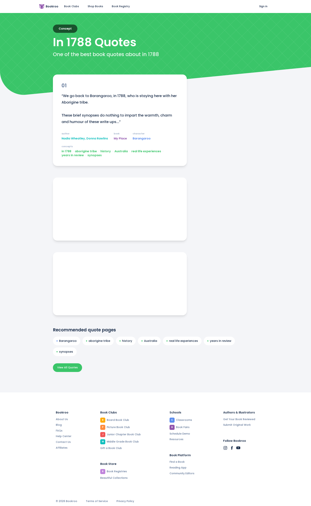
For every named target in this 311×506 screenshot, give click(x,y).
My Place (120, 139)
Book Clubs (71, 6)
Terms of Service (97, 501)
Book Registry (121, 6)
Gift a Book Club (111, 448)
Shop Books (95, 6)
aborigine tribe (86, 151)
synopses (94, 155)
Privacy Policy (125, 501)
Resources (176, 439)
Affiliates (61, 448)
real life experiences (146, 151)
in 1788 (66, 151)
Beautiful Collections (114, 478)
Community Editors (182, 473)
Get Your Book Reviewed (239, 419)
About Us (62, 419)
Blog (59, 425)
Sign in (263, 6)
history (105, 151)
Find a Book (177, 462)
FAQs (59, 430)
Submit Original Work (237, 425)
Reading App (178, 467)
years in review (73, 155)
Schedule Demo (180, 433)
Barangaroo (142, 139)
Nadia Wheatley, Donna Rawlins (85, 139)
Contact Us (63, 442)
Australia (121, 151)
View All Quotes (67, 367)
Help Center (63, 436)
